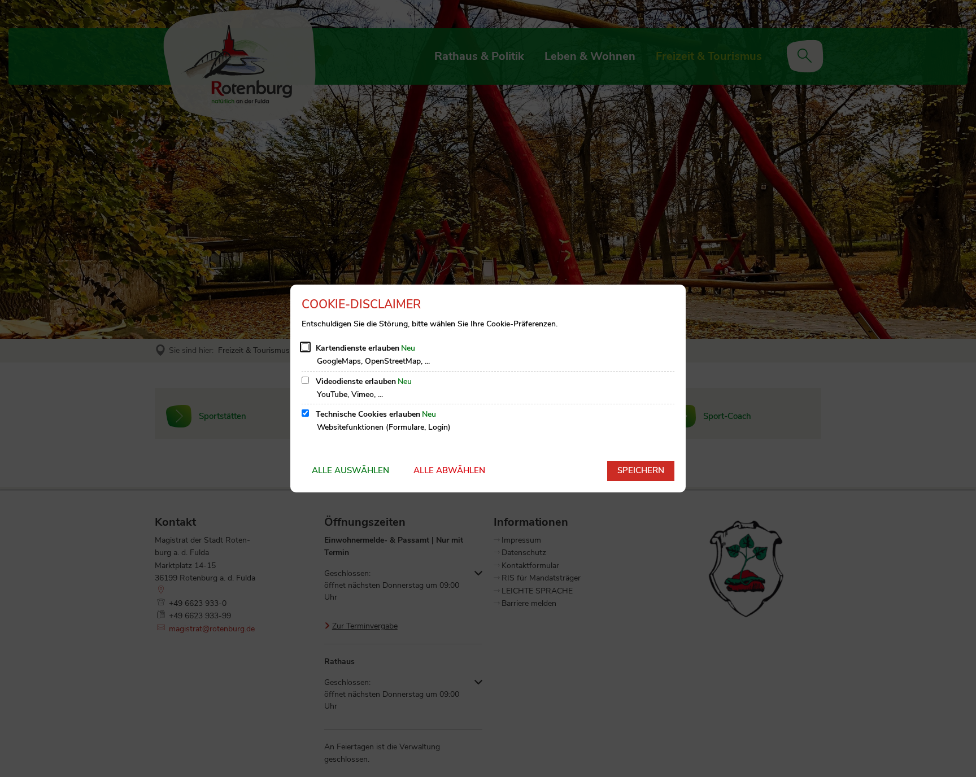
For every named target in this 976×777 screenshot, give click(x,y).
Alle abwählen (449, 470)
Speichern (640, 470)
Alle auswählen (350, 470)
